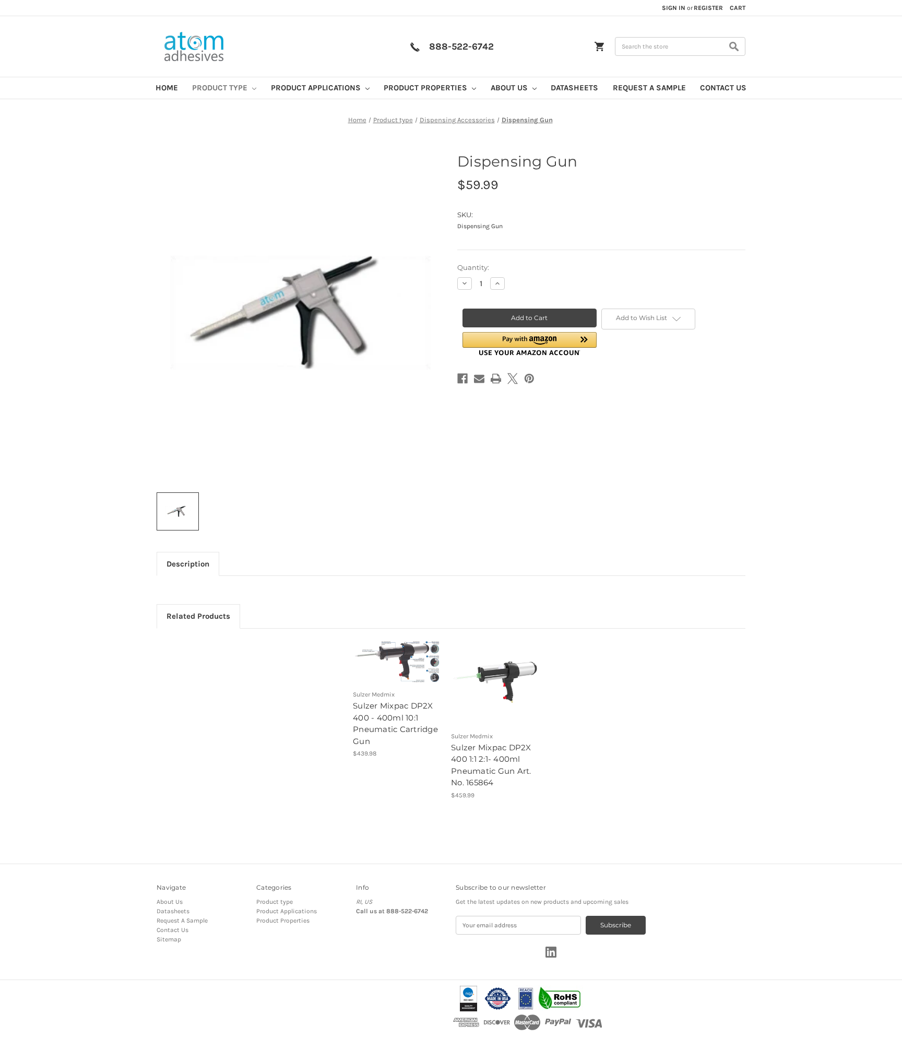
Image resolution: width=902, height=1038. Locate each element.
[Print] (496, 378)
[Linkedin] (550, 952)
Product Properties (426, 87)
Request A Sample (649, 87)
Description (188, 564)
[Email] (479, 378)
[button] (529, 344)
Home (167, 87)
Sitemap (169, 939)
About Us (510, 87)
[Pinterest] (529, 378)
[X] (512, 378)
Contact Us (723, 87)
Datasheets (574, 87)
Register (708, 7)
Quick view (389, 654)
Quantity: (473, 267)
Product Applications (317, 87)
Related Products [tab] (198, 616)
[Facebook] (462, 378)
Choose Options (397, 670)
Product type (221, 87)
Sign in (673, 7)
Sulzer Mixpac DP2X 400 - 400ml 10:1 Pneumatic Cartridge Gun (395, 723)
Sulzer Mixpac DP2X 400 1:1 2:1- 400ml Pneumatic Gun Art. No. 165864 (491, 765)
